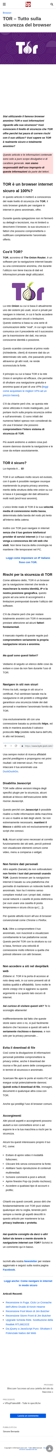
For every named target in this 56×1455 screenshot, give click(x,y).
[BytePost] (28, 4)
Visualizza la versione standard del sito (35, 1448)
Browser (7, 13)
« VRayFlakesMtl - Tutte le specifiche (22, 1403)
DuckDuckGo (10, 771)
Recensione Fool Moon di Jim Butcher (27, 1311)
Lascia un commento (28, 1415)
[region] (28, 90)
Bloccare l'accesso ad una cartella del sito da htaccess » (30, 1390)
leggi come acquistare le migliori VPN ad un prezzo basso (25, 391)
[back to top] (49, 1448)
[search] (52, 4)
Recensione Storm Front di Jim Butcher (28, 1315)
